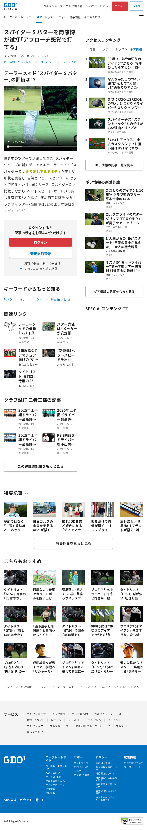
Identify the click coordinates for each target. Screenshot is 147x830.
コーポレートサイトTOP (56, 767)
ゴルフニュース (103, 714)
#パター (10, 299)
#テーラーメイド (33, 299)
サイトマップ (81, 763)
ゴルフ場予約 (74, 6)
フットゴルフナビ (118, 726)
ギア (39, 17)
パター (50, 62)
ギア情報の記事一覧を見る (114, 165)
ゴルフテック (35, 726)
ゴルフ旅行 (94, 720)
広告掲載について (133, 763)
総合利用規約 (103, 763)
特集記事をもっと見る (73, 543)
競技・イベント (35, 720)
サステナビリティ (55, 785)
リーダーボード (13, 17)
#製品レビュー (62, 299)
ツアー (30, 17)
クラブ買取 (58, 714)
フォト (62, 17)
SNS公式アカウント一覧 (21, 799)
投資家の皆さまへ (55, 781)
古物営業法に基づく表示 (106, 785)
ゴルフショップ (53, 6)
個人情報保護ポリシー (106, 768)
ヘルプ (136, 6)
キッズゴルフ (35, 732)
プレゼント (114, 720)
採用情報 (50, 793)
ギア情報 (9, 62)
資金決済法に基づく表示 (106, 792)
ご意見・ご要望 (82, 775)
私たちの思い (53, 773)
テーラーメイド (67, 62)
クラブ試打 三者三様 (30, 62)
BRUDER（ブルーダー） (87, 726)
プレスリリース (132, 767)
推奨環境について (105, 773)
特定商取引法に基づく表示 (106, 779)
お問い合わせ (81, 767)
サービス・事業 (53, 777)
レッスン (50, 17)
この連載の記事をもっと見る (41, 466)
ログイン (120, 6)
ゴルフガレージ (58, 726)
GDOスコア (75, 720)
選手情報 (75, 17)
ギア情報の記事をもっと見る (114, 291)
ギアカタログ (92, 17)
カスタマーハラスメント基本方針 (106, 798)
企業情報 (50, 789)
